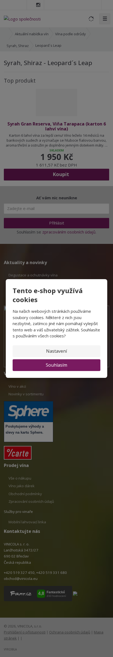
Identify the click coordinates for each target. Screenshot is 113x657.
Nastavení (56, 351)
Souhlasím (56, 365)
